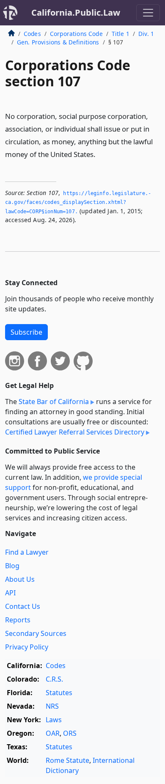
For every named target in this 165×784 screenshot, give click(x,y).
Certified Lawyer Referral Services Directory (74, 432)
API (10, 592)
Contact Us (22, 606)
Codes (32, 34)
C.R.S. (54, 679)
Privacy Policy (26, 647)
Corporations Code (76, 34)
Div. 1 (146, 34)
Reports (17, 619)
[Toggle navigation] (148, 12)
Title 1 (120, 34)
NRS (52, 706)
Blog (12, 565)
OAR (53, 733)
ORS (70, 733)
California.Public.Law (75, 12)
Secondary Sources (35, 633)
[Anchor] (100, 153)
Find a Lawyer (27, 552)
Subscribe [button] (26, 332)
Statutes (59, 692)
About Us (20, 579)
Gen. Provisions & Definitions (58, 42)
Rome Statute (67, 760)
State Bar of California (54, 401)
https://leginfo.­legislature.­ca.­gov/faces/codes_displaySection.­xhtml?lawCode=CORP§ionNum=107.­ (78, 202)
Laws (54, 719)
